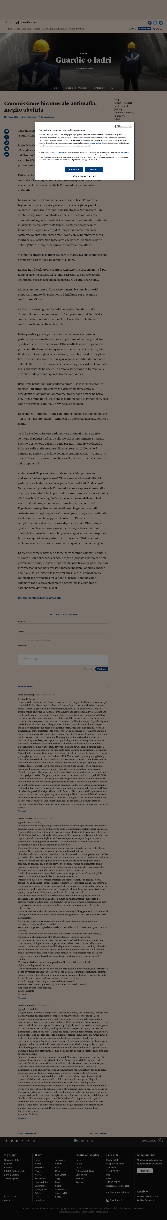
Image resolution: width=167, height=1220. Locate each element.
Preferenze (74, 169)
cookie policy (95, 143)
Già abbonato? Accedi (84, 176)
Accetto (93, 169)
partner (124, 152)
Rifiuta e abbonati (124, 126)
